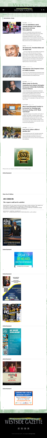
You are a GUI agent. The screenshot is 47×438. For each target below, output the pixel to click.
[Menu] (3, 9)
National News (25, 104)
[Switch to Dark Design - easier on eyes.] (41, 9)
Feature (24, 66)
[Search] (43, 9)
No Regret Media (32, 433)
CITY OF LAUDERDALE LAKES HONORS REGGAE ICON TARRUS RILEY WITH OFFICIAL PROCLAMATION (32, 27)
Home (9, 14)
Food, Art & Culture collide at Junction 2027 (31, 130)
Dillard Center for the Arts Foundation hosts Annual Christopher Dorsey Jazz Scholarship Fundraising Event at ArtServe (33, 86)
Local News (25, 22)
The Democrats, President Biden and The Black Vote (33, 48)
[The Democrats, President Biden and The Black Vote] (12, 51)
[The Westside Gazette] (23, 10)
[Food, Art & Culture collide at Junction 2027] (12, 132)
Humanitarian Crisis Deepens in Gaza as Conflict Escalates (33, 69)
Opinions (24, 45)
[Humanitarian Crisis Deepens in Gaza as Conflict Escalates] (12, 71)
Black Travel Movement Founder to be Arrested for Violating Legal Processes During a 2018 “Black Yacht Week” (33, 109)
